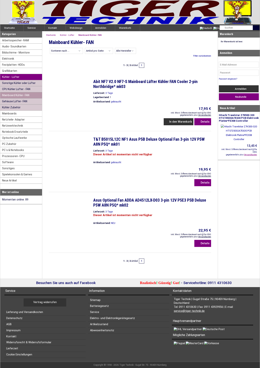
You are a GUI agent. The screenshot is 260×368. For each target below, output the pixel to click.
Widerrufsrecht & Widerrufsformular (28, 342)
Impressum (13, 330)
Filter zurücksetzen (202, 56)
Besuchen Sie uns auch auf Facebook (65, 283)
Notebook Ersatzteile (15, 131)
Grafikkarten (9, 70)
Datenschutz (14, 318)
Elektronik (8, 58)
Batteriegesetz (99, 306)
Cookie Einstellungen (19, 354)
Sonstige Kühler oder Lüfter (19, 83)
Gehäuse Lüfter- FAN (14, 101)
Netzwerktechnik (12, 125)
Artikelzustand (99, 324)
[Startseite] (130, 12)
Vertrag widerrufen (45, 302)
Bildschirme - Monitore (16, 52)
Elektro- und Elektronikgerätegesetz (112, 318)
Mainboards (9, 113)
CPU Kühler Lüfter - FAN (16, 89)
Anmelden (240, 88)
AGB (9, 324)
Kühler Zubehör (11, 107)
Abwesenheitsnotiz (102, 330)
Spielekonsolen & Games (17, 174)
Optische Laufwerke (14, 137)
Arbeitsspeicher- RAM (15, 40)
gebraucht (116, 101)
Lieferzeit (12, 348)
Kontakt (11, 336)
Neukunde (240, 96)
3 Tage (109, 93)
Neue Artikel (9, 180)
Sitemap (95, 300)
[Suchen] (256, 27)
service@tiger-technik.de (189, 311)
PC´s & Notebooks (13, 150)
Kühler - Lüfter (10, 76)
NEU (113, 223)
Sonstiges (8, 168)
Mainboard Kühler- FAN (15, 95)
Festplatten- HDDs (13, 64)
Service (94, 312)
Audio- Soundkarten (14, 46)
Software (8, 162)
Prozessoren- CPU (13, 156)
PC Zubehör (9, 143)
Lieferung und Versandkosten (24, 312)
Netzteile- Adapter (13, 119)
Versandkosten (204, 115)
